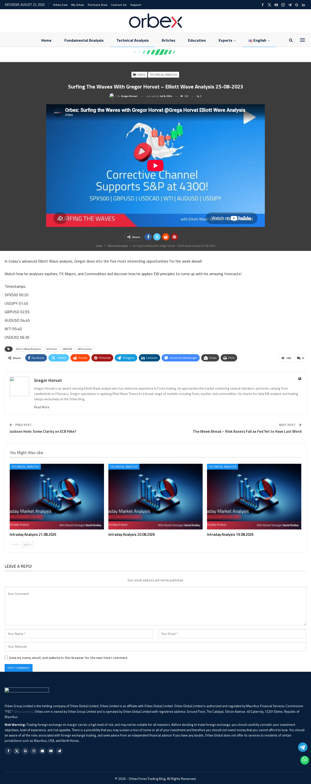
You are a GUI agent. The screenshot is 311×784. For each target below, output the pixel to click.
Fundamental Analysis (84, 40)
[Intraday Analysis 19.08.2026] (254, 497)
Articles (168, 40)
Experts (225, 40)
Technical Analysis (132, 40)
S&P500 (67, 349)
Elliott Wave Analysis (28, 349)
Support (135, 4)
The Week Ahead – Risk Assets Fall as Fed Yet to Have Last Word (247, 431)
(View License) (23, 711)
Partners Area (97, 4)
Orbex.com (60, 4)
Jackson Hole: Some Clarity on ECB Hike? (42, 431)
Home (46, 40)
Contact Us (119, 4)
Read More (41, 407)
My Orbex (77, 4)
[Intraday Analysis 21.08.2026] (57, 497)
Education (197, 40)
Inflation (51, 349)
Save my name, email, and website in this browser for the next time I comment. (68, 657)
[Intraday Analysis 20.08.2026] (155, 497)
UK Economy (85, 349)
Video (141, 74)
